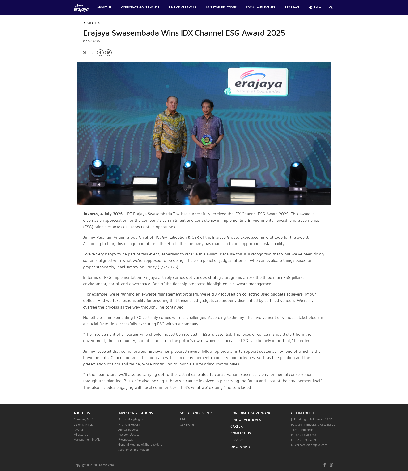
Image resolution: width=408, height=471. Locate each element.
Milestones (81, 434)
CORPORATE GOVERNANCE (140, 7)
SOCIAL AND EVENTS (260, 7)
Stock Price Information (133, 449)
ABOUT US (104, 7)
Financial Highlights (131, 419)
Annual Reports (128, 429)
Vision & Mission (84, 424)
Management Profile (87, 439)
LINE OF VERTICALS (182, 7)
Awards (79, 429)
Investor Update (128, 434)
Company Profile (84, 419)
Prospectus (125, 439)
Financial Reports (129, 424)
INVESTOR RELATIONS (221, 7)
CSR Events (187, 424)
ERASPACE (292, 7)
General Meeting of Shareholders (140, 444)
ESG (182, 419)
